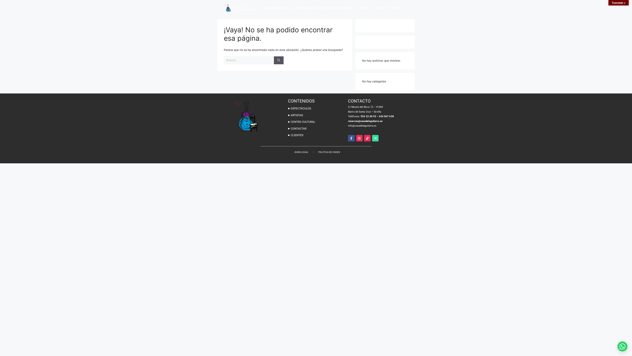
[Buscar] (279, 60)
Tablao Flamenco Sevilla (276, 8)
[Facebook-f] (351, 138)
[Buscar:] (249, 60)
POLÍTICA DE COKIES (329, 152)
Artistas (365, 8)
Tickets (397, 8)
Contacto (383, 8)
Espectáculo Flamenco (343, 8)
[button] (622, 346)
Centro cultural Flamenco (310, 8)
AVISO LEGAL (301, 152)
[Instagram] (359, 138)
